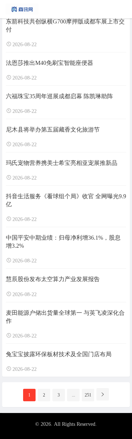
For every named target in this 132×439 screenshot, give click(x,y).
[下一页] (102, 394)
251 (88, 395)
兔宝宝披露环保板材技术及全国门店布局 (58, 354)
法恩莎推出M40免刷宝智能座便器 (49, 63)
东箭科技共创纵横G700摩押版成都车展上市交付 (65, 25)
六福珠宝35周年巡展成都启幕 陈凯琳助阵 (59, 96)
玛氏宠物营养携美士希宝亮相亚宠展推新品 (61, 163)
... (73, 395)
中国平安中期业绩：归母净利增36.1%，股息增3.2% (63, 242)
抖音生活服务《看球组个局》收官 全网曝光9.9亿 (66, 200)
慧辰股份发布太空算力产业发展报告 (53, 279)
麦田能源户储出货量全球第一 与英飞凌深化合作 (65, 317)
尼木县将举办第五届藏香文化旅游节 (53, 129)
